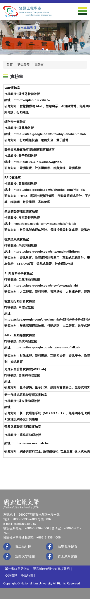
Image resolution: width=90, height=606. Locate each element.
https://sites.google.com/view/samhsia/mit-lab (45, 223)
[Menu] (82, 11)
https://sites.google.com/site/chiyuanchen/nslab (50, 134)
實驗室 (39, 64)
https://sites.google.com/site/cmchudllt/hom (47, 251)
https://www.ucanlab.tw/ (31, 443)
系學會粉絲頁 (67, 546)
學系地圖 (27, 575)
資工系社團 (23, 546)
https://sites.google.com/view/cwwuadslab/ (46, 285)
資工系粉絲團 (67, 556)
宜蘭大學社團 (25, 556)
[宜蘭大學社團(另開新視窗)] (7, 556)
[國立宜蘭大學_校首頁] (21, 503)
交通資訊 (11, 575)
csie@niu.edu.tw (25, 523)
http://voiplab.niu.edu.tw (32, 100)
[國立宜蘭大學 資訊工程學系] (27, 11)
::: (4, 496)
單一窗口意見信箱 (17, 569)
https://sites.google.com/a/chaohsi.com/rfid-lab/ (49, 189)
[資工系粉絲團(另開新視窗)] (49, 556)
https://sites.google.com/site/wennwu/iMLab (47, 347)
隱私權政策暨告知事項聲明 (51, 569)
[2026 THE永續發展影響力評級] (45, 37)
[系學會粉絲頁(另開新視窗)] (49, 546)
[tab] (43, 49)
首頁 (10, 64)
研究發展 (23, 64)
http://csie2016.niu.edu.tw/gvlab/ (38, 162)
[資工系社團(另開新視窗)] (7, 546)
